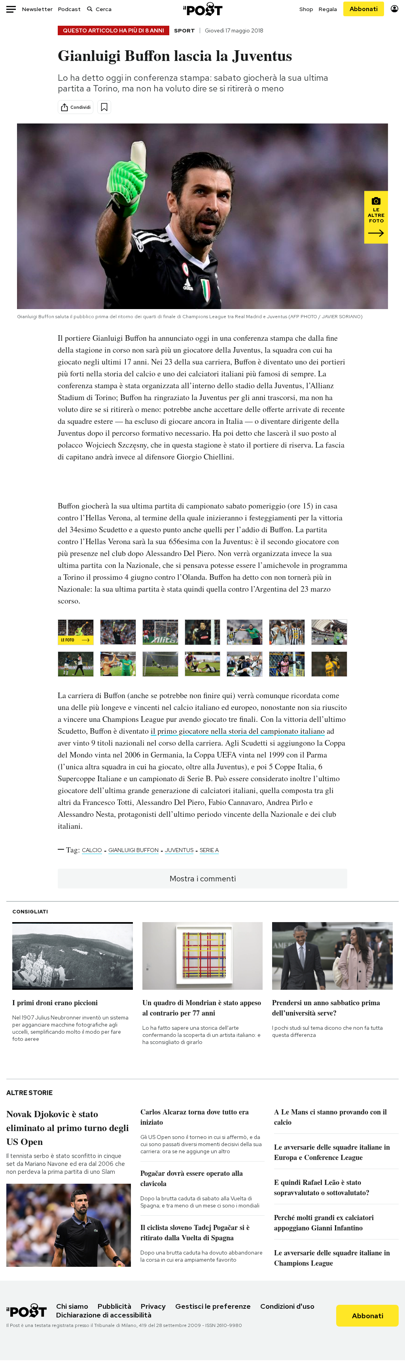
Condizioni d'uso (287, 1306)
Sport (184, 30)
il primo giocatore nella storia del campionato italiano (238, 730)
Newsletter (37, 9)
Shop (306, 9)
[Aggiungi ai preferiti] (104, 107)
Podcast (69, 9)
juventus (179, 850)
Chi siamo (72, 1306)
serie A (209, 850)
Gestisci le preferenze (213, 1306)
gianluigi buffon (133, 850)
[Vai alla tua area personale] (394, 9)
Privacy (153, 1306)
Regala (328, 9)
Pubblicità (114, 1306)
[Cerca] (90, 8)
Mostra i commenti (203, 878)
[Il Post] (202, 9)
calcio (92, 850)
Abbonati (364, 9)
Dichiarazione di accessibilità (103, 1314)
